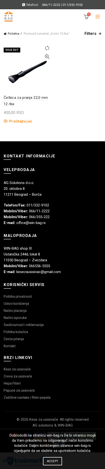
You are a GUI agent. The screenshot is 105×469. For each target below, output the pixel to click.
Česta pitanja (14, 339)
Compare (47, 48)
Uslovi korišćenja (16, 304)
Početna (13, 33)
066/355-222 (39, 217)
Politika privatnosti (18, 296)
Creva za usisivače (18, 376)
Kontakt (10, 346)
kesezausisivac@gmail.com (38, 272)
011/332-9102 (73, 5)
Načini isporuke (15, 318)
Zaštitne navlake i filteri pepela (27, 397)
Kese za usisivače (17, 369)
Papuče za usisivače (19, 390)
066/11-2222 (51, 5)
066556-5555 (39, 266)
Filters (90, 33)
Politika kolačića (16, 332)
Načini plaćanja (15, 311)
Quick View (47, 56)
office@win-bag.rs (31, 223)
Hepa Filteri (12, 383)
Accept (52, 461)
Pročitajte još (20, 121)
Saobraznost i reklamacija (24, 325)
